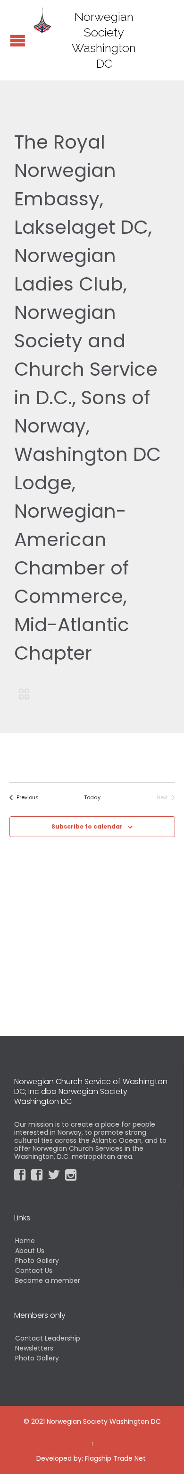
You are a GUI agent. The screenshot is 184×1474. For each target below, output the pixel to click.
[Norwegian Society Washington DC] (42, 20)
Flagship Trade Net (115, 1458)
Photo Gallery (37, 1260)
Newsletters (34, 1348)
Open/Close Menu (17, 40)
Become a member (47, 1280)
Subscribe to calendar (87, 826)
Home (25, 1240)
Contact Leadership (47, 1338)
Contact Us (33, 1270)
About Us (29, 1250)
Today (92, 797)
